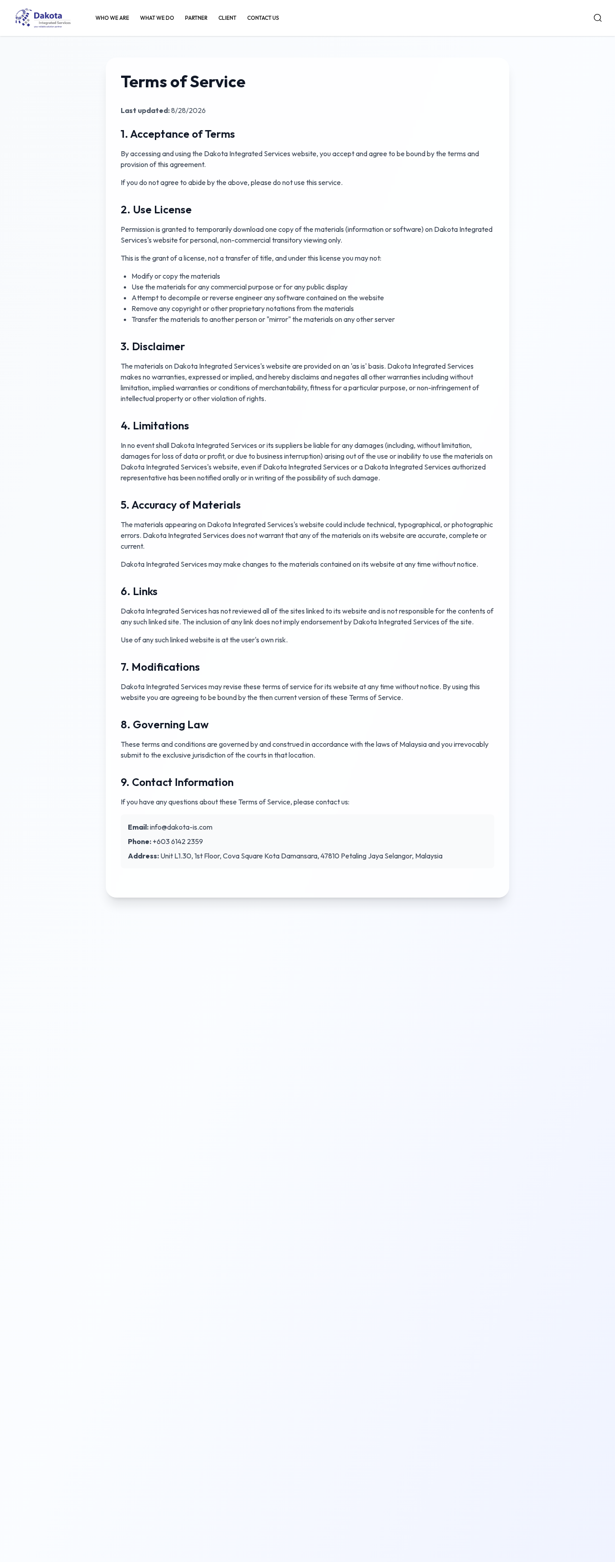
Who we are (112, 17)
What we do (157, 17)
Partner (196, 17)
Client (227, 17)
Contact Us (263, 17)
